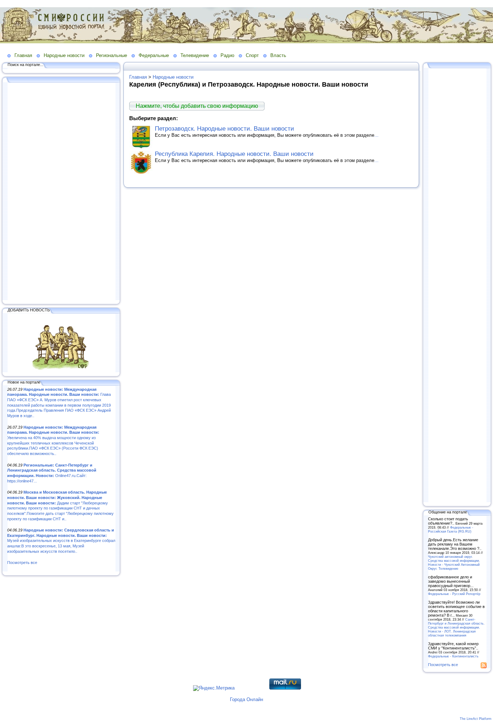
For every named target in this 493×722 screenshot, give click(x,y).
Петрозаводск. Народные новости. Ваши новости (224, 128)
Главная (23, 55)
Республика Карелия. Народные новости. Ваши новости (234, 153)
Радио (227, 55)
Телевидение (194, 55)
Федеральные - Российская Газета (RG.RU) (450, 529)
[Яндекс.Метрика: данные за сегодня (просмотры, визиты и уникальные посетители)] (214, 688)
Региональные (111, 55)
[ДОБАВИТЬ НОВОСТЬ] (61, 371)
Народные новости (64, 55)
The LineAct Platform (476, 719)
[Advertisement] (61, 192)
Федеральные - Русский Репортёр (454, 594)
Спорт (252, 55)
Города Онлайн (246, 699)
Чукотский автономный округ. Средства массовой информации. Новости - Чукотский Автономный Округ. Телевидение (454, 562)
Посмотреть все (22, 562)
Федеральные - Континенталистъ (453, 656)
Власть (278, 55)
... (376, 135)
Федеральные (154, 55)
